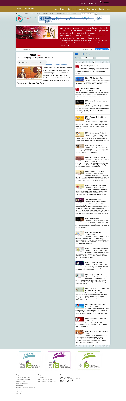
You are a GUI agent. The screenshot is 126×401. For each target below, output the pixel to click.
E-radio (62, 9)
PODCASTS (27, 49)
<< (76, 62)
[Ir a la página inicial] (14, 3)
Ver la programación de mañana (47, 381)
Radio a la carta (20, 381)
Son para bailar (84, 19)
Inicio (55, 9)
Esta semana (91, 9)
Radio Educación (25, 9)
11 (99, 62)
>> (108, 62)
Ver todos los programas (23, 377)
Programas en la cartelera (23, 379)
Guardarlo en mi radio (61, 64)
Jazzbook (18, 393)
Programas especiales (22, 383)
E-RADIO (25, 14)
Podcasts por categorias (67, 14)
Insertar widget (88, 49)
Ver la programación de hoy (98, 18)
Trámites (83, 3)
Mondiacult (19, 391)
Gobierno (92, 3)
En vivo (71, 9)
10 (96, 62)
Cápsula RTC (56, 19)
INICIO (19, 49)
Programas (80, 9)
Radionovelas (19, 385)
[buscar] (104, 2)
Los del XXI (69, 19)
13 (105, 62)
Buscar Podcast (104, 9)
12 (102, 62)
